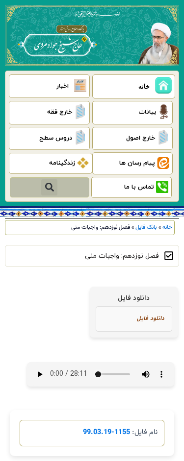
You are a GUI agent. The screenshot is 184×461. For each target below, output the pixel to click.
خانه (167, 227)
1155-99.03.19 (106, 432)
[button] (49, 187)
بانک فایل (146, 227)
